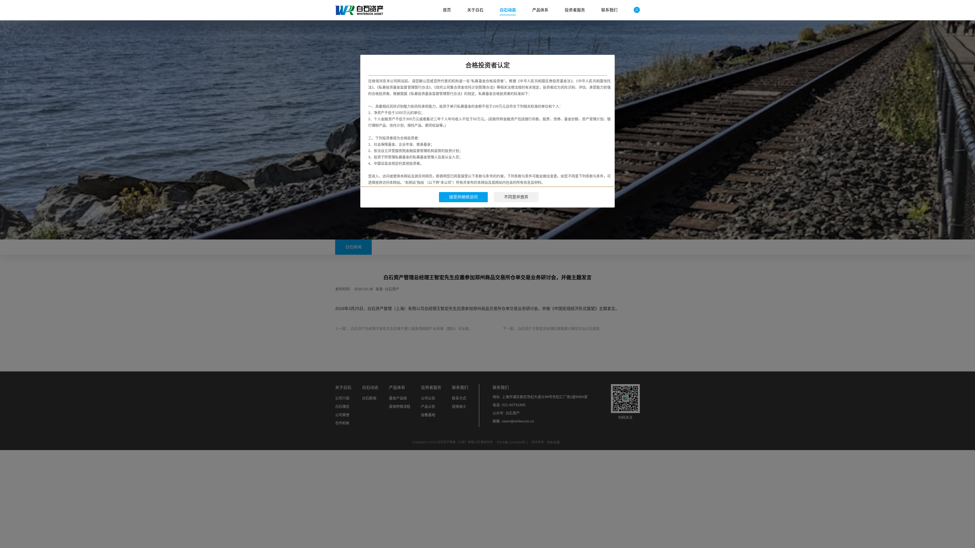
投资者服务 (575, 10)
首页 (447, 10)
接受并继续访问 (463, 197)
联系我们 (609, 10)
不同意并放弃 (516, 197)
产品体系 (540, 10)
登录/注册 (633, 10)
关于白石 (475, 10)
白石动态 (508, 10)
